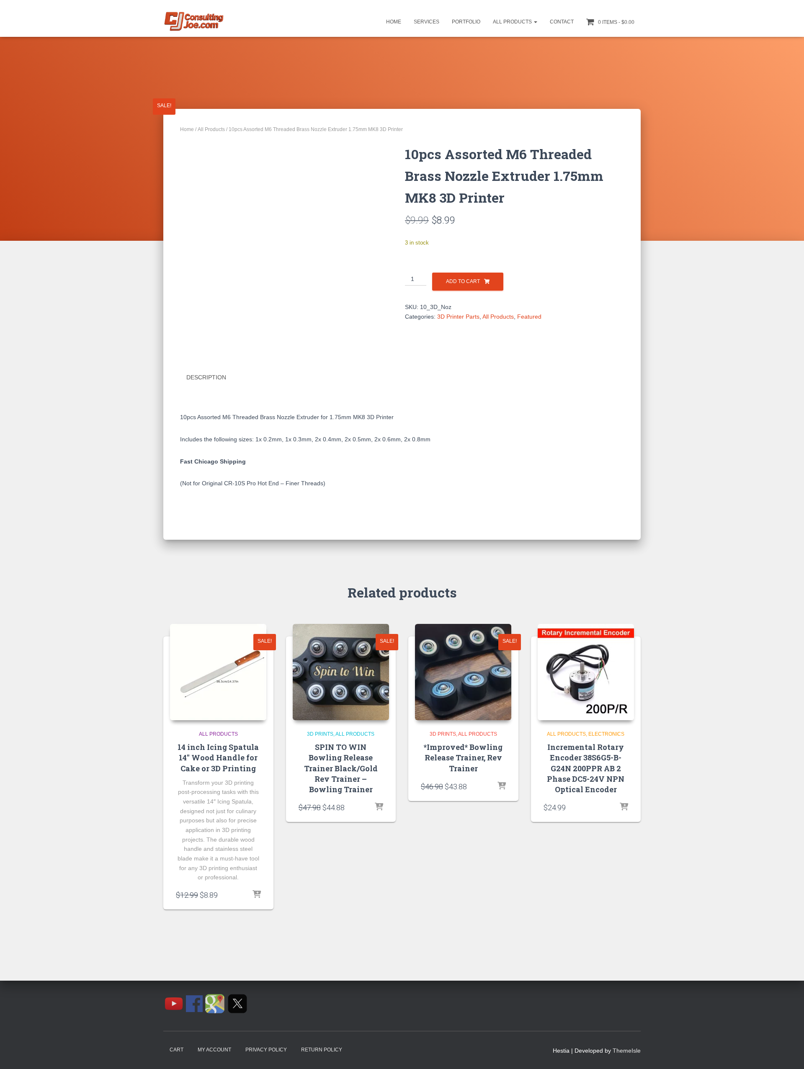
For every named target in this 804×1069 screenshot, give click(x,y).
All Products (513, 22)
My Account (214, 1050)
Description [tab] (206, 377)
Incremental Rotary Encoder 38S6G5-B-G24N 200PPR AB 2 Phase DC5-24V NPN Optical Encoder (585, 768)
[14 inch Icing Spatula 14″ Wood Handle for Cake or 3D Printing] (218, 672)
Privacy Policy (266, 1050)
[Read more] (379, 807)
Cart (176, 1050)
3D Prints (320, 734)
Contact (562, 22)
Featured (529, 316)
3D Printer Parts (458, 316)
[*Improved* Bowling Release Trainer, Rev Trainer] (463, 672)
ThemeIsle (627, 1050)
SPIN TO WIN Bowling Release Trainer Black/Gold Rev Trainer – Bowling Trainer (341, 768)
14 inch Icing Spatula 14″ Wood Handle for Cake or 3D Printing (218, 757)
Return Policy (321, 1050)
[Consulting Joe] (194, 21)
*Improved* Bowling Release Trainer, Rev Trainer (463, 757)
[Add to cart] (257, 895)
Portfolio (466, 22)
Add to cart (463, 281)
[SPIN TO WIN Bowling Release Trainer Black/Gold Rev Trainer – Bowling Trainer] (341, 672)
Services (426, 22)
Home (393, 22)
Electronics (606, 734)
